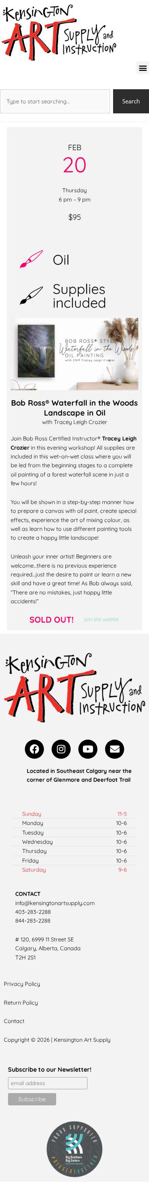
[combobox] (55, 101)
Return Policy (21, 1002)
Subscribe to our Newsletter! (49, 1069)
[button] (142, 67)
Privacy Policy (22, 983)
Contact (14, 1021)
